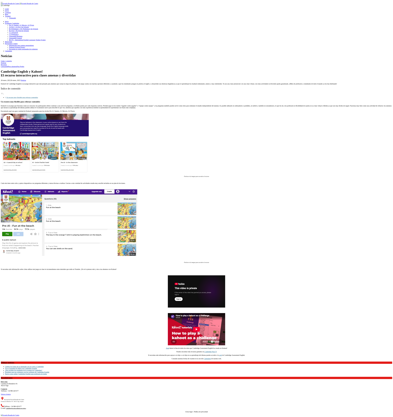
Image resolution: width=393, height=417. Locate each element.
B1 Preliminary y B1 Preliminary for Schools (23, 29)
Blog (6, 14)
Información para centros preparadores (21, 45)
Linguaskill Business (15, 36)
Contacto (8, 12)
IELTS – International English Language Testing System (27, 40)
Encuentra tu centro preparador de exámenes (23, 49)
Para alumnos (12, 66)
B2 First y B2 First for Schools (19, 31)
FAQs (7, 11)
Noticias (23, 80)
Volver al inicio (6, 394)
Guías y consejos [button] (6, 61)
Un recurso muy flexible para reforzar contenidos (22, 97)
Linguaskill (4, 66)
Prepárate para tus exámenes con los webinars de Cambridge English (27, 372)
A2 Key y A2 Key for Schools (19, 27)
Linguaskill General (15, 38)
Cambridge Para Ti (210, 352)
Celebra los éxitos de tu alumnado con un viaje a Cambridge (24, 366)
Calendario (8, 51)
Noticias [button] (3, 63)
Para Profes (20, 66)
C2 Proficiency (14, 34)
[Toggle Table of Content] (2, 94)
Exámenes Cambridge (12, 23)
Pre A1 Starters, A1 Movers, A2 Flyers (21, 25)
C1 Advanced (13, 32)
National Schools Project (17, 47)
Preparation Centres (11, 43)
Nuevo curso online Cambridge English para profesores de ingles (26, 374)
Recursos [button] (4, 65)
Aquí (167, 348)
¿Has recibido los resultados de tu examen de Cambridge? (23, 370)
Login (7, 9)
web (220, 355)
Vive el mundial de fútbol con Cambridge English (21, 368)
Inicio (7, 21)
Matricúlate (8, 42)
